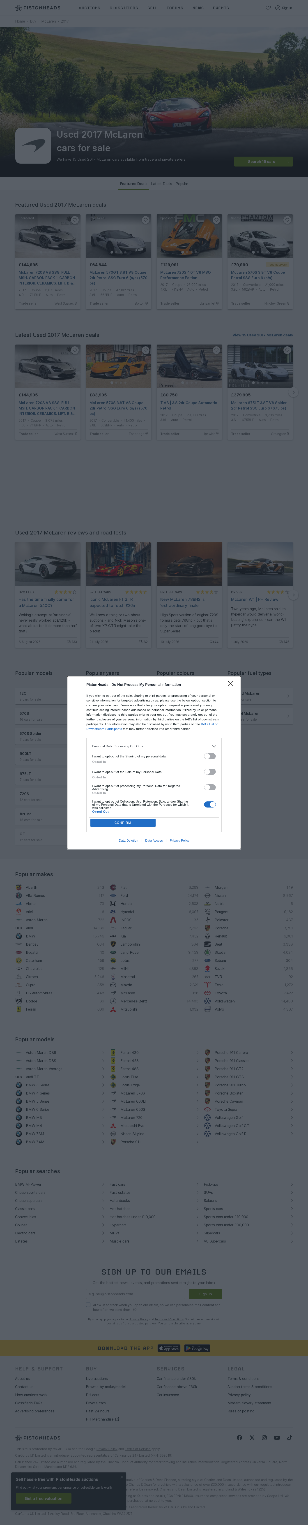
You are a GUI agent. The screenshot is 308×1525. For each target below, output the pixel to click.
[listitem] (154, 746)
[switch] (210, 756)
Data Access (154, 840)
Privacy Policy (179, 840)
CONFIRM (123, 822)
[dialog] (154, 762)
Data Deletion (128, 840)
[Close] (232, 685)
